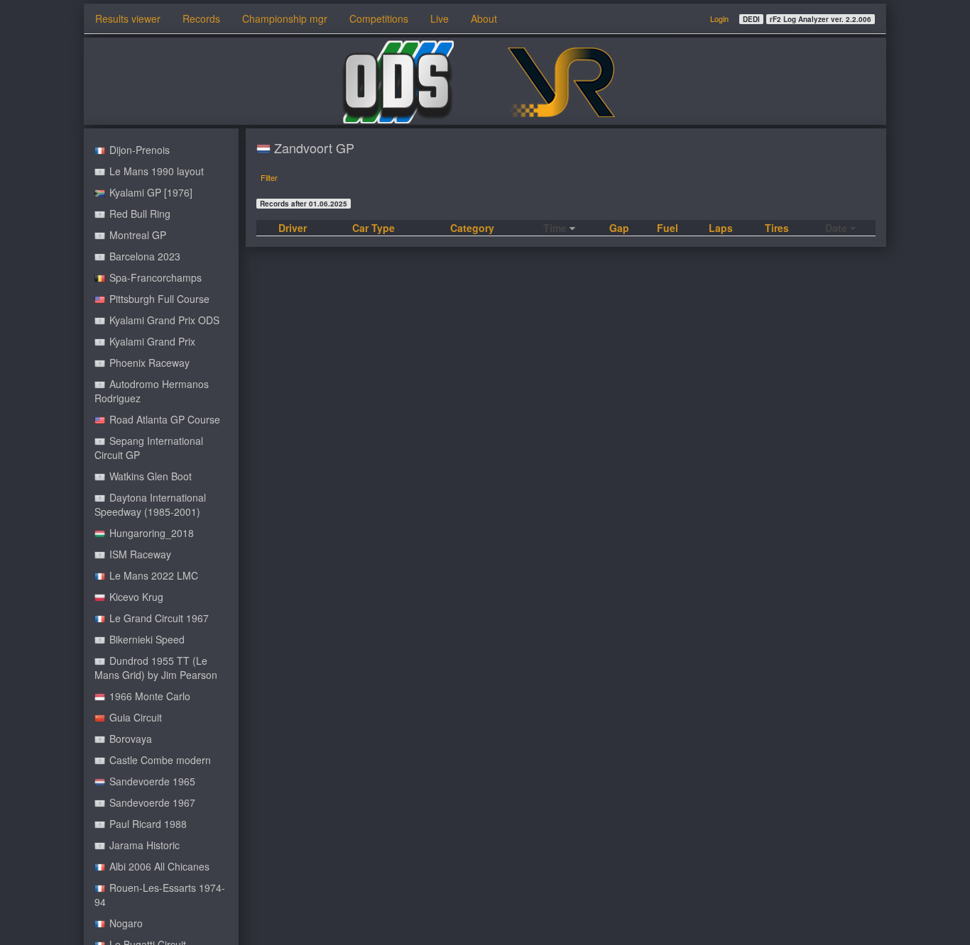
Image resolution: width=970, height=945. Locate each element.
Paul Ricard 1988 (147, 824)
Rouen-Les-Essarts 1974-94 (159, 894)
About (484, 18)
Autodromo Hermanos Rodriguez (151, 391)
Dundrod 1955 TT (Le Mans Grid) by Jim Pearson (155, 667)
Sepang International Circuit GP (148, 447)
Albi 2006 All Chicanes (158, 866)
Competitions (378, 18)
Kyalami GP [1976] (149, 192)
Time (556, 228)
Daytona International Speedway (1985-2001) (150, 504)
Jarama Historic (143, 845)
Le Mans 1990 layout (155, 171)
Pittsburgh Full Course (158, 299)
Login (719, 18)
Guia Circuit (134, 717)
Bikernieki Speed (146, 639)
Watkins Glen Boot (149, 476)
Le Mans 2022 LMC (152, 575)
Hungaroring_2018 (150, 533)
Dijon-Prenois (138, 150)
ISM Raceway (139, 554)
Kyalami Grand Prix (151, 341)
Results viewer (127, 18)
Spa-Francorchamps (154, 277)
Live (439, 18)
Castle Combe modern (159, 760)
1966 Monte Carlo (148, 696)
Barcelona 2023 (143, 256)
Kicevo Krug (135, 597)
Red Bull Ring (138, 213)
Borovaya (129, 738)
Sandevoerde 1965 (151, 781)
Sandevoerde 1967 (151, 802)
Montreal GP (136, 235)
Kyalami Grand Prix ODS (163, 320)
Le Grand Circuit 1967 (158, 618)
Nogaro (125, 923)
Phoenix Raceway (148, 362)
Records (201, 18)
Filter (269, 177)
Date (837, 228)
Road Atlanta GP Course (163, 419)
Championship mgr (284, 18)
